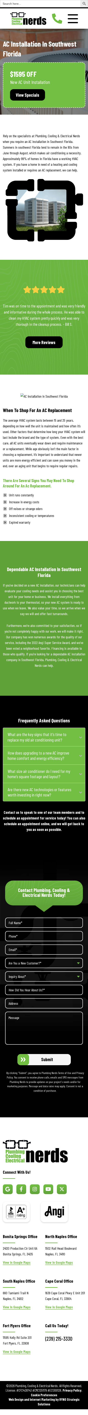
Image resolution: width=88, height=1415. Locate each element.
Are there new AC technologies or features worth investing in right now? (39, 792)
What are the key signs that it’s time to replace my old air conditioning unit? (37, 737)
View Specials (27, 95)
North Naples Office (61, 1236)
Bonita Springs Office (20, 1236)
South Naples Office (19, 1280)
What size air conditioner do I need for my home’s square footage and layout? (39, 773)
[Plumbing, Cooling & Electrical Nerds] (28, 18)
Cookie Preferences (44, 1395)
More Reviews (44, 342)
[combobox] (44, 963)
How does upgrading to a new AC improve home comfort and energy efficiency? (38, 755)
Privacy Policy (72, 1390)
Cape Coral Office (59, 1280)
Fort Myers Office (17, 1325)
